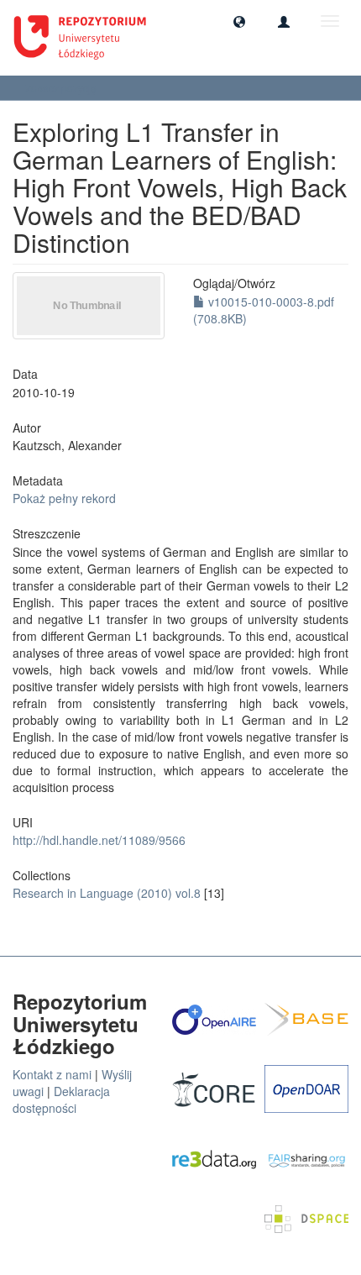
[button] (239, 21)
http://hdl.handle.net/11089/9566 (99, 840)
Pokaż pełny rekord (64, 498)
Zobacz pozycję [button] (62, 88)
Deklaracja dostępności (61, 1099)
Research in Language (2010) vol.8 (107, 892)
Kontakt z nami (52, 1074)
